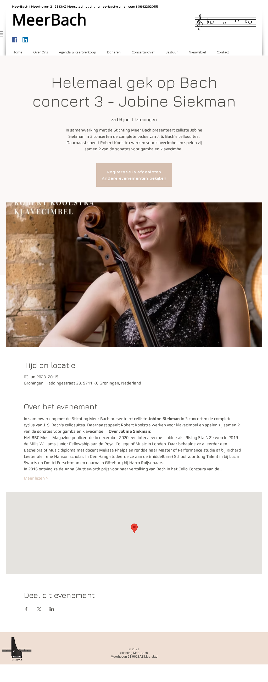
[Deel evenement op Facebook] (26, 609)
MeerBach (49, 19)
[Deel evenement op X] (39, 609)
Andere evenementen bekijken (134, 178)
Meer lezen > (36, 478)
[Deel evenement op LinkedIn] (51, 609)
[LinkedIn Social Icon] (25, 39)
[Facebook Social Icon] (14, 39)
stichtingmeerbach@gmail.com (110, 6)
